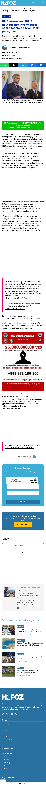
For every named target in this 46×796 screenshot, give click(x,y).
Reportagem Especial (9, 737)
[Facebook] (18, 608)
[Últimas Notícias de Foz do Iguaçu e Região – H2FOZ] (8, 3)
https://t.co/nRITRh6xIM (16, 298)
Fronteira (9, 9)
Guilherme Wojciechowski (19, 47)
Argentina (5, 731)
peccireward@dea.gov (11, 408)
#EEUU (8, 281)
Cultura (4, 769)
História (4, 766)
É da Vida (5, 760)
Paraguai (20, 626)
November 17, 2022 (15, 308)
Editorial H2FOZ (7, 740)
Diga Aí (4, 757)
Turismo (5, 734)
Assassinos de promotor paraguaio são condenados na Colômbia (22, 446)
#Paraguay (28, 283)
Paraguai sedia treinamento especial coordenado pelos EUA (29, 672)
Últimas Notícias (7, 725)
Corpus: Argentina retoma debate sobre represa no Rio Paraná (30, 644)
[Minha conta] (33, 3)
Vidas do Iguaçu (7, 763)
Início (3, 9)
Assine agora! (23, 524)
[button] (38, 3)
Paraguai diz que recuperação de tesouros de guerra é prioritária (29, 630)
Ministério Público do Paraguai (26, 160)
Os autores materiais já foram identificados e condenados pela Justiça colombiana (20, 154)
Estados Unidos (21, 134)
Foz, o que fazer (7, 754)
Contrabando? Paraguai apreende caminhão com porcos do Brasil (30, 658)
